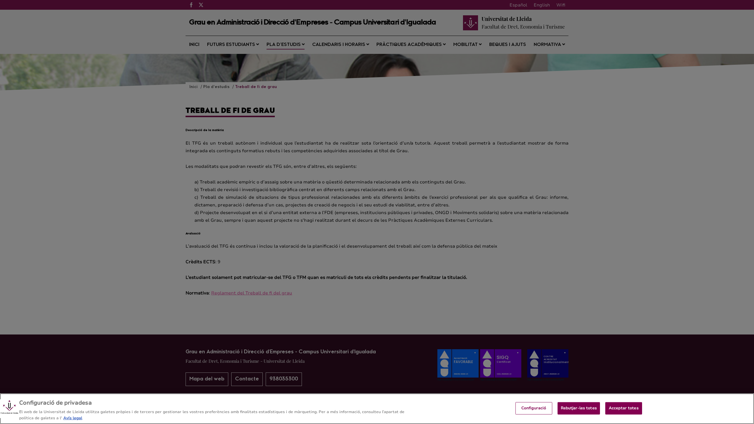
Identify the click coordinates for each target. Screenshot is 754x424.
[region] (377, 408)
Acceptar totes (624, 408)
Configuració (533, 408)
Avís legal (72, 417)
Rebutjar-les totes (579, 408)
